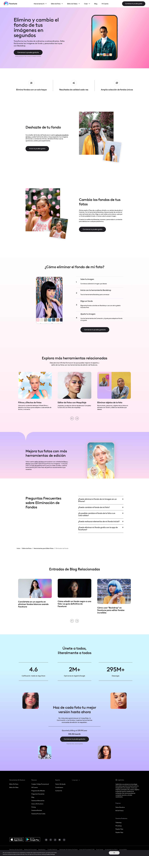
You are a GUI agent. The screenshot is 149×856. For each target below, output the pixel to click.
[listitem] (35, 392)
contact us (58, 790)
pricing (33, 807)
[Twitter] (64, 839)
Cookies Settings (50, 854)
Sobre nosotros (120, 807)
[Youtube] (59, 839)
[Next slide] (77, 418)
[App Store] (16, 839)
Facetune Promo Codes (38, 813)
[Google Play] (32, 839)
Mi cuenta (34, 787)
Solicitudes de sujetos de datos (68, 849)
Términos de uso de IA (15, 849)
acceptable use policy (111, 849)
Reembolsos (41, 849)
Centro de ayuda (60, 784)
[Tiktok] (55, 839)
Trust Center (99, 849)
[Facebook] (50, 839)
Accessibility (123, 849)
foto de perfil (36, 465)
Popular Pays (119, 829)
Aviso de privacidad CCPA (86, 849)
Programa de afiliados (38, 790)
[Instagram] (46, 839)
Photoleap (119, 826)
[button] (77, 780)
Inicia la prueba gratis (37, 149)
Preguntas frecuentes (37, 794)
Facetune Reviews (36, 810)
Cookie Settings (52, 849)
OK (114, 853)
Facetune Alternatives (37, 800)
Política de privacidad (30, 849)
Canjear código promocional (40, 784)
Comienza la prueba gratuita (28, 52)
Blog (32, 797)
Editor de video (13, 787)
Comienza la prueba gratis (133, 3)
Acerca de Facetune (37, 804)
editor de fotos (39, 461)
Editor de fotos (13, 784)
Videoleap (118, 822)
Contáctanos (59, 787)
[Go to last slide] (72, 418)
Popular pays (119, 832)
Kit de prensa (119, 810)
